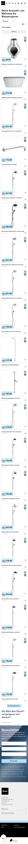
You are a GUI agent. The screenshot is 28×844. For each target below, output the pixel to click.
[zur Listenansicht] (25, 24)
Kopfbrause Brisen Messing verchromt (12, 97)
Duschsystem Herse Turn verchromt (11, 131)
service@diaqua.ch (14, 773)
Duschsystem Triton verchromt (10, 599)
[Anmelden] (15, 3)
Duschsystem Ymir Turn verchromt (11, 331)
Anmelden (14, 761)
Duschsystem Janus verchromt (10, 532)
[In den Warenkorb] (25, 40)
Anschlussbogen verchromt (9, 164)
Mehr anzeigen (6, 722)
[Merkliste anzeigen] (12, 3)
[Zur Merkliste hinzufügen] (25, 38)
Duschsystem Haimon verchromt (10, 665)
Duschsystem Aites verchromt (10, 699)
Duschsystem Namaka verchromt (11, 498)
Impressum (17, 825)
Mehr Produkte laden (13, 706)
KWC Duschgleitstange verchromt (11, 398)
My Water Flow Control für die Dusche (12, 64)
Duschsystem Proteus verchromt (10, 465)
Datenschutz (4, 825)
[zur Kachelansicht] (23, 24)
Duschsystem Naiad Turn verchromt (11, 431)
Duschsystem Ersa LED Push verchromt (12, 264)
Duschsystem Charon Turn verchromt (12, 298)
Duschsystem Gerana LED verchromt (12, 565)
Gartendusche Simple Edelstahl (10, 365)
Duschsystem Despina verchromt (11, 632)
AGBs (3, 827)
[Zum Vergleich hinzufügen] (25, 59)
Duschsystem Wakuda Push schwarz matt (13, 231)
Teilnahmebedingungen (19, 827)
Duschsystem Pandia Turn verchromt (12, 198)
